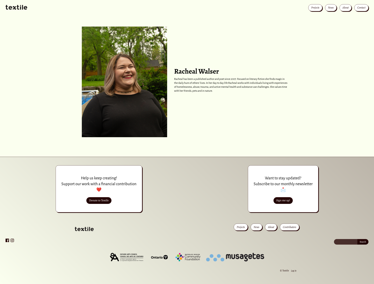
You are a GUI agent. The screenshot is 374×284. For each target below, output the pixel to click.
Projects (315, 7)
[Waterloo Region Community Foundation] (187, 257)
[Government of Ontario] (159, 257)
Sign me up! (283, 200)
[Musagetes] (235, 257)
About (345, 7)
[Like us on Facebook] (7, 240)
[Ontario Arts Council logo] (126, 257)
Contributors (289, 227)
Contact (361, 7)
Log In (293, 270)
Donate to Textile (99, 200)
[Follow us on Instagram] (12, 240)
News (331, 7)
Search (363, 241)
